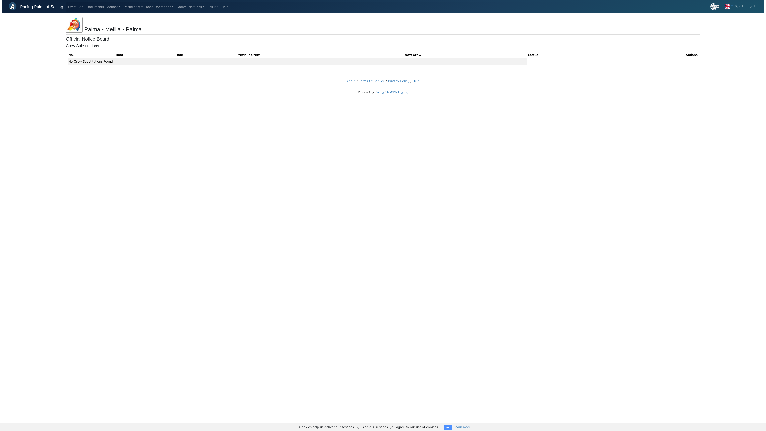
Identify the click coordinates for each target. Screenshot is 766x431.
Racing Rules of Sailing (41, 6)
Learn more (462, 427)
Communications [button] (189, 7)
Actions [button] (112, 7)
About (351, 81)
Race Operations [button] (158, 7)
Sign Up (739, 6)
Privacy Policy (398, 81)
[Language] (729, 6)
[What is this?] (717, 7)
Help (224, 7)
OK (447, 427)
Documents (95, 7)
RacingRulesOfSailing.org (391, 92)
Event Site (75, 7)
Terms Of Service (372, 81)
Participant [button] (132, 7)
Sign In (752, 6)
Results (212, 7)
